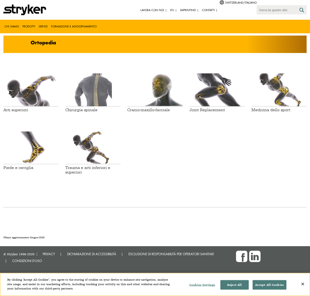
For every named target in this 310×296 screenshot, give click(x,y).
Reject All (234, 284)
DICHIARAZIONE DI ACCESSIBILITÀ (91, 254)
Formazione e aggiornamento (74, 26)
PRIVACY (49, 254)
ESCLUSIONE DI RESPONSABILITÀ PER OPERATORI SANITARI (171, 254)
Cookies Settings (202, 284)
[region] (155, 284)
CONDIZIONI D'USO (27, 261)
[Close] (303, 284)
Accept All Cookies (269, 284)
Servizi (43, 26)
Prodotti (28, 26)
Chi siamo (12, 26)
